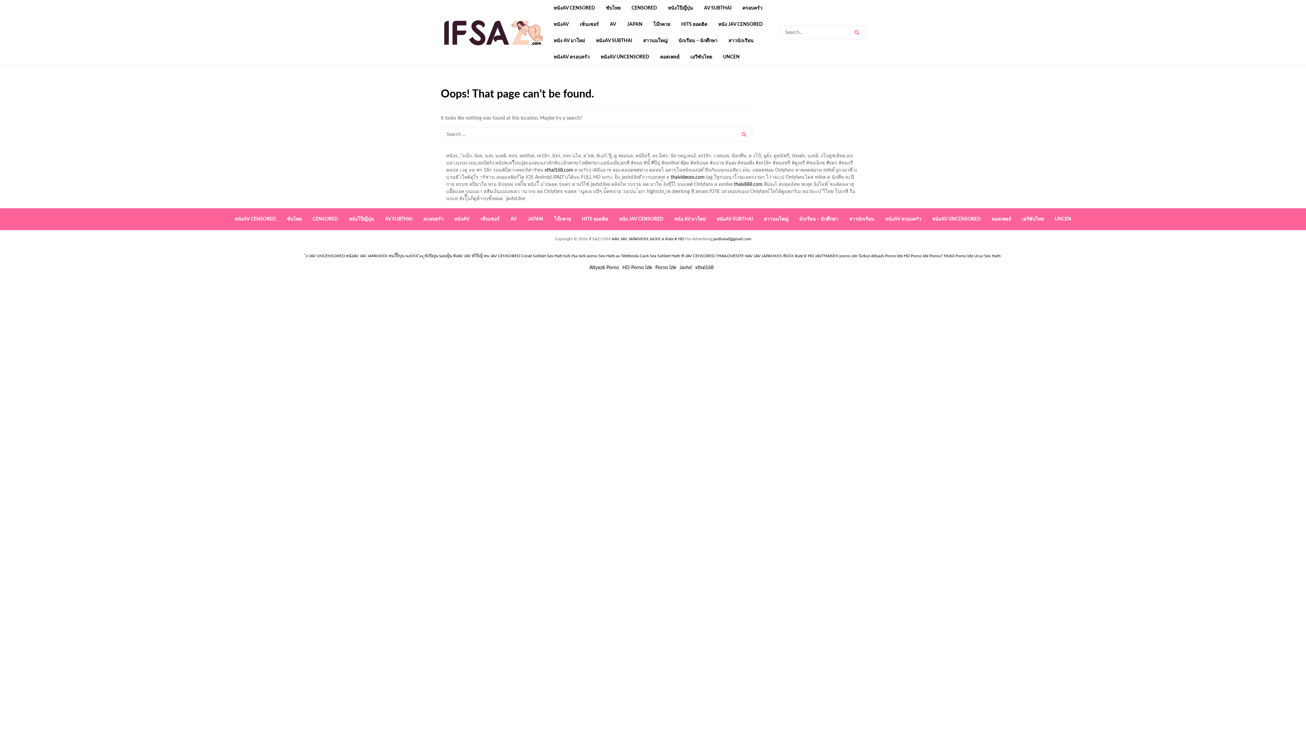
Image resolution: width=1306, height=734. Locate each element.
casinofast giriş (651, 85)
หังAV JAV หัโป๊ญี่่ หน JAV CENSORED (486, 256)
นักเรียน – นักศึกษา (698, 40)
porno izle (465, 85)
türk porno (588, 256)
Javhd (686, 267)
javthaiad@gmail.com (732, 239)
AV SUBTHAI (718, 8)
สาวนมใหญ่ (655, 40)
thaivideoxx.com (688, 177)
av (613, 24)
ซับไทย (613, 8)
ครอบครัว (752, 8)
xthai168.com (559, 170)
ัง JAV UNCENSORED (325, 256)
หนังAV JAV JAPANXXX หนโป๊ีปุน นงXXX (382, 256)
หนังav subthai (614, 40)
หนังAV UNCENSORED (625, 57)
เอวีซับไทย (701, 57)
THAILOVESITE (730, 256)
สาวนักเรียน (741, 40)
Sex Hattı (607, 256)
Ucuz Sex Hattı (987, 256)
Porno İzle (665, 267)
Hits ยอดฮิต (694, 24)
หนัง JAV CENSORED (740, 24)
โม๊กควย (661, 24)
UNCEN (731, 57)
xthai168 (704, 267)
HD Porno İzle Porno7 (923, 256)
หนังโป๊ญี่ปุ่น (680, 8)
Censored (644, 8)
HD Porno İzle (637, 267)
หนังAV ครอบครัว (572, 57)
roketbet (681, 85)
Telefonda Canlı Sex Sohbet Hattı (650, 256)
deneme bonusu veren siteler (535, 85)
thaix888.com (748, 184)
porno (447, 85)
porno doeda (489, 85)
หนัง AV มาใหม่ (569, 40)
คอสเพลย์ (670, 57)
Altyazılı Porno (604, 267)
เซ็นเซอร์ (589, 24)
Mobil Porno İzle (958, 256)
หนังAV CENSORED (574, 8)
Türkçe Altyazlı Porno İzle (880, 256)
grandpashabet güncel (718, 85)
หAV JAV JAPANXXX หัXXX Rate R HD (779, 256)
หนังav (561, 24)
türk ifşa (570, 256)
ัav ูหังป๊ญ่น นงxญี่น (435, 256)
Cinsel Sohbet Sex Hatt (541, 256)
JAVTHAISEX (826, 256)
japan (634, 24)
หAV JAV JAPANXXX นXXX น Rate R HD (648, 239)
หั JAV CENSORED (698, 256)
